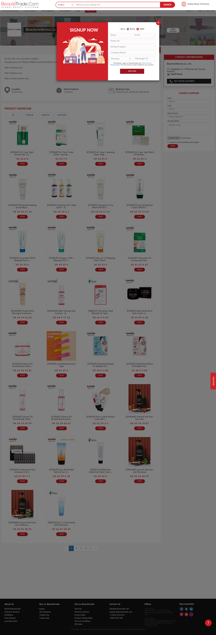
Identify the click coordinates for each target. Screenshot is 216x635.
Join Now (213, 381)
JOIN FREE (132, 71)
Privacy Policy (115, 65)
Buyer (132, 29)
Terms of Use (146, 63)
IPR (122, 65)
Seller (142, 29)
